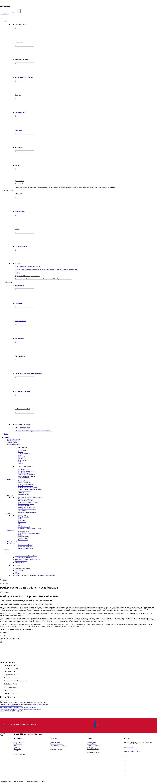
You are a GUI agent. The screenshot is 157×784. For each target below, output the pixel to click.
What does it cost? (20, 562)
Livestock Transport (24, 473)
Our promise (18, 42)
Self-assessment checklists (25, 500)
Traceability (18, 303)
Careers (17, 165)
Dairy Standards (20, 356)
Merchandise (17, 749)
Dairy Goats (21, 457)
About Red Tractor (20, 24)
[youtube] (125, 774)
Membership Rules (19, 742)
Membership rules (23, 481)
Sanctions (21, 492)
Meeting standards (23, 531)
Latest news (18, 193)
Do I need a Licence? (21, 561)
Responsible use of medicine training (28, 502)
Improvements (19, 130)
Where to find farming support (27, 509)
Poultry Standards (20, 321)
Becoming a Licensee (56, 744)
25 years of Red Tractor (22, 59)
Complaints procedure (24, 491)
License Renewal (55, 742)
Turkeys (20, 463)
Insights (17, 229)
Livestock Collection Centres (26, 471)
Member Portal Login (13, 439)
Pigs (19, 461)
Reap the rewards (12, 541)
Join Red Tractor (12, 442)
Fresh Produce (22, 460)
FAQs (20, 535)
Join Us (30, 575)
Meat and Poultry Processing (26, 474)
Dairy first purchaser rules (25, 486)
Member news (22, 510)
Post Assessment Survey (25, 546)
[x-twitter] (125, 770)
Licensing (6, 550)
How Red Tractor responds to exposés (29, 533)
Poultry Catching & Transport (26, 476)
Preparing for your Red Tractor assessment (30, 497)
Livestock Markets (23, 469)
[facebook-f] (125, 760)
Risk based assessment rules (26, 484)
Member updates (20, 211)
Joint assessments (23, 540)
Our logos (18, 95)
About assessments (23, 536)
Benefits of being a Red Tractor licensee (26, 556)
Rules (9, 479)
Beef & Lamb (22, 450)
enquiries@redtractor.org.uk (132, 751)
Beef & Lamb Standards (22, 391)
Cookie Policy (91, 744)
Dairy (19, 455)
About (5, 21)
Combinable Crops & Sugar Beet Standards (28, 373)
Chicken (20, 452)
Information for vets (24, 505)
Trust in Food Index (21, 246)
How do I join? (19, 570)
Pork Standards (19, 338)
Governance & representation (24, 77)
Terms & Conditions (93, 745)
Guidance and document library (27, 507)
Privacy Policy (91, 742)
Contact (6, 434)
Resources (10, 495)
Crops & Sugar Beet (24, 453)
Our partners (19, 147)
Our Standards (8, 282)
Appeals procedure (23, 494)
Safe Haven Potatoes (24, 477)
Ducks (20, 458)
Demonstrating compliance (26, 504)
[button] (96, 724)
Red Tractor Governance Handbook (28, 618)
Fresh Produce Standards (22, 409)
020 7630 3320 (128, 748)
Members (6, 437)
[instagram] (125, 765)
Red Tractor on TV (21, 112)
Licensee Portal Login (21, 575)
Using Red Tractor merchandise (27, 512)
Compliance (10, 530)
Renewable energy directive (26, 499)
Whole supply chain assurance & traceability (27, 559)
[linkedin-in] (125, 756)
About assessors (22, 538)
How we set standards (24, 482)
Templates (10, 513)
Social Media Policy (93, 749)
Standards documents (13, 444)
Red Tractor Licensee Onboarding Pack (43, 575)
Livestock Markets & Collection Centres (29, 528)
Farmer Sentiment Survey (25, 548)
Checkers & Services (13, 441)
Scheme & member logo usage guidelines (30, 489)
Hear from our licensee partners (24, 557)
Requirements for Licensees (22, 568)
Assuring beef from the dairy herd (28, 487)
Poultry (20, 525)
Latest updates (19, 573)
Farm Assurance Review (25, 545)
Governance (90, 747)
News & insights (8, 190)
